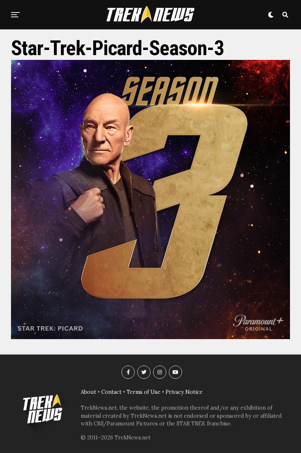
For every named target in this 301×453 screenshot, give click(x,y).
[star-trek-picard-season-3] (150, 337)
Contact (111, 392)
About (88, 392)
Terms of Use (143, 392)
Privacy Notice (184, 392)
